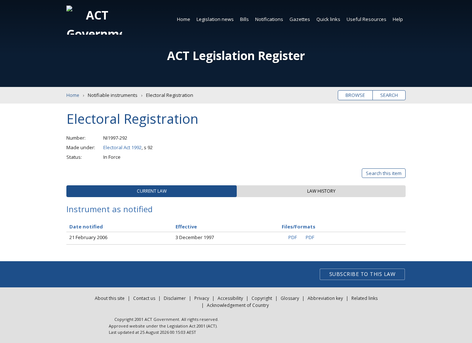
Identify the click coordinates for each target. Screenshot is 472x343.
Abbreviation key (325, 298)
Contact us (144, 298)
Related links (364, 298)
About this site (110, 298)
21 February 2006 (88, 237)
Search (389, 95)
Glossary (290, 298)
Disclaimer (175, 298)
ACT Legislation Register (236, 55)
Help (398, 19)
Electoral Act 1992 (122, 147)
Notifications (269, 19)
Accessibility (230, 298)
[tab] (151, 191)
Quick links (328, 19)
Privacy (201, 298)
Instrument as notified (109, 208)
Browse (355, 95)
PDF (292, 237)
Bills (244, 19)
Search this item (384, 173)
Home (183, 19)
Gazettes (299, 19)
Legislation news (215, 19)
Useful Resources (366, 19)
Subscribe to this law (362, 273)
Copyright (261, 298)
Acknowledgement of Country (238, 305)
